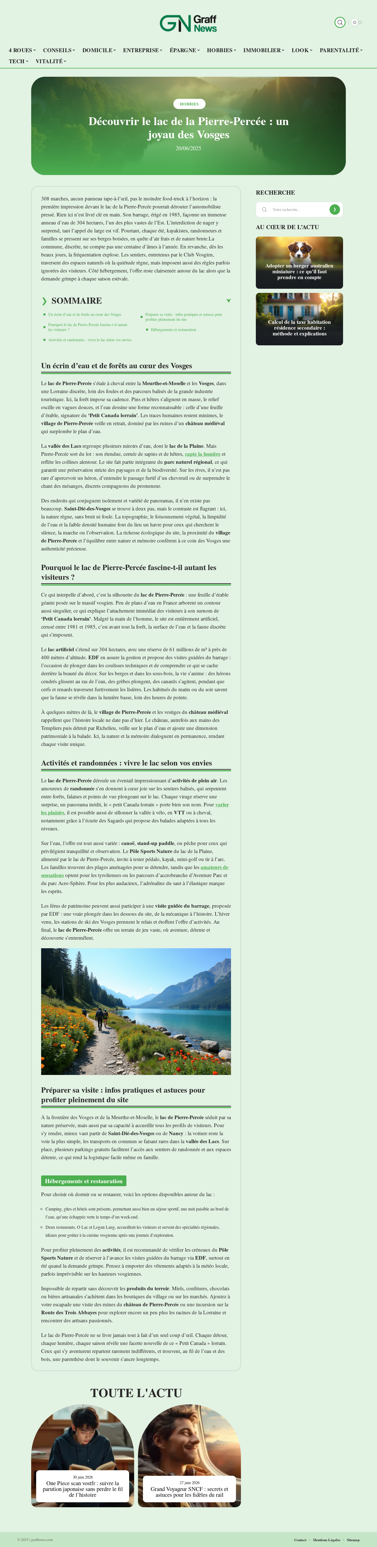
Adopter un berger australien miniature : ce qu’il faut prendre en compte (299, 271)
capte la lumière (203, 453)
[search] (340, 22)
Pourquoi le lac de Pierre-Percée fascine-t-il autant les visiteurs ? (87, 327)
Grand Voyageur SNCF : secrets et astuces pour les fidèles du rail (189, 1491)
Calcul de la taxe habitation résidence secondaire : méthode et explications (299, 327)
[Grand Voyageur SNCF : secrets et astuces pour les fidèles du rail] (189, 1455)
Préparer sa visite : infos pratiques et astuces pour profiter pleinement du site (183, 317)
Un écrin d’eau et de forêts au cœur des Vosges (84, 314)
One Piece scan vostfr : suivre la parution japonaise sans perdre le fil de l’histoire (83, 1488)
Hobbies (189, 104)
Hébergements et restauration (173, 329)
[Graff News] (188, 22)
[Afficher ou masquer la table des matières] (166, 301)
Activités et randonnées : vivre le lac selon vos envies (89, 339)
